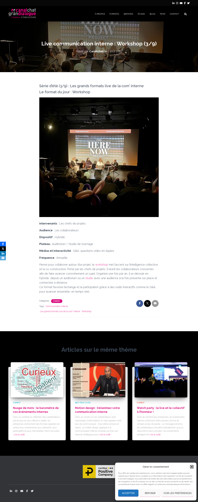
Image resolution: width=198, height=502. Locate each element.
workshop (101, 264)
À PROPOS (100, 14)
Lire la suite (19, 434)
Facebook (185, 3)
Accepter (128, 493)
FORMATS (114, 14)
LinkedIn (173, 3)
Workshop (86, 311)
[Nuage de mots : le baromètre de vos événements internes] (37, 379)
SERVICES (128, 14)
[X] (3, 248)
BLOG (152, 14)
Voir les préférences (178, 493)
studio (89, 278)
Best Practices (82, 403)
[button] (191, 466)
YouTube (181, 3)
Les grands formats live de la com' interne (60, 311)
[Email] (3, 258)
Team (162, 14)
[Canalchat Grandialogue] (22, 14)
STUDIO (141, 14)
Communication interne (57, 306)
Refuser (150, 493)
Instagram (177, 3)
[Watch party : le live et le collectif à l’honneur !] (161, 379)
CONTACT (174, 14)
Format (56, 301)
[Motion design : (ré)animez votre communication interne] (99, 379)
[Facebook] (3, 244)
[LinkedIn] (3, 253)
